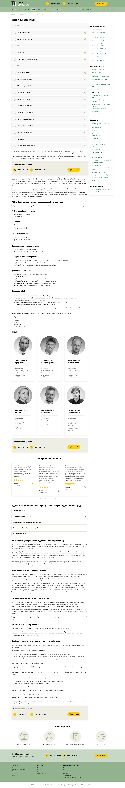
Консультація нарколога (99, 53)
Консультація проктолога (99, 50)
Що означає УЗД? (19, 511)
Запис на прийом (101, 3)
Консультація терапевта (98, 40)
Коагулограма (96, 111)
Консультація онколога (98, 37)
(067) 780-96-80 (72, 3)
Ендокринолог (67, 775)
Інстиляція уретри (97, 157)
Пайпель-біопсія (96, 147)
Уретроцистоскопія (97, 127)
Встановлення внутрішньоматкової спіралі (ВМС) (100, 139)
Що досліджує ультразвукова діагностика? (27, 522)
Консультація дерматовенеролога (97, 57)
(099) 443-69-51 (55, 3)
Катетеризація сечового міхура (100, 175)
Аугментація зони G (97, 82)
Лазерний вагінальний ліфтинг (100, 79)
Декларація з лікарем (97, 29)
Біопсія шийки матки (97, 162)
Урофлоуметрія (96, 133)
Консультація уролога (98, 45)
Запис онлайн (75, 170)
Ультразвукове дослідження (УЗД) (100, 96)
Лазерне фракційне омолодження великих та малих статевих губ (101, 75)
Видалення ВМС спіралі (98, 144)
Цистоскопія (95, 130)
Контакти (59, 9)
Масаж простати (96, 135)
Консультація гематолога (99, 32)
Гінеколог (65, 769)
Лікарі (20, 9)
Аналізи (40, 9)
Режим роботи (41, 767)
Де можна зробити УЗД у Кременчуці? (25, 528)
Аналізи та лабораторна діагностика (98, 100)
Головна (13, 14)
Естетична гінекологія (98, 69)
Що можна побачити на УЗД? (22, 516)
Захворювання (41, 773)
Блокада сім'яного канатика (100, 154)
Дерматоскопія (96, 114)
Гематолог (66, 767)
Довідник (52, 9)
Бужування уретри (97, 152)
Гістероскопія (95, 180)
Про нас (13, 9)
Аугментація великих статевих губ (101, 160)
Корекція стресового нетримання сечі (101, 85)
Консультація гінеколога (99, 35)
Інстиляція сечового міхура (99, 172)
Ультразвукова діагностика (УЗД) (72, 777)
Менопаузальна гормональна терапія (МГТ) (100, 190)
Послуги (26, 9)
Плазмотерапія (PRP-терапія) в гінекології (100, 124)
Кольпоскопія (96, 149)
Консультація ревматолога (99, 60)
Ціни (45, 9)
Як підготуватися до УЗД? (21, 533)
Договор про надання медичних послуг (20, 774)
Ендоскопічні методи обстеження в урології (101, 105)
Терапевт (65, 773)
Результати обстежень (86, 9)
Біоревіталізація (96, 165)
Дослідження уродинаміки (99, 108)
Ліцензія (13, 775)
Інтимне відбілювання (98, 72)
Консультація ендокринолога (100, 43)
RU (112, 9)
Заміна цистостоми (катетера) (100, 177)
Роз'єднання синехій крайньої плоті (100, 168)
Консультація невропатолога (100, 48)
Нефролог (65, 771)
